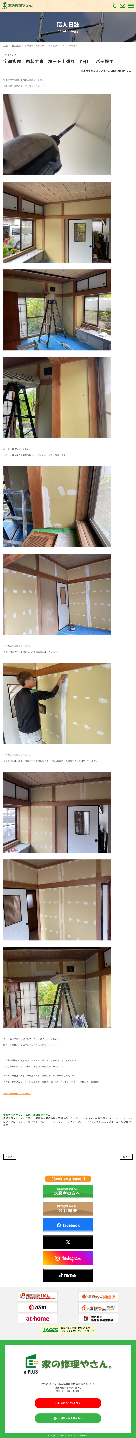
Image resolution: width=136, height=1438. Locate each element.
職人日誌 (16, 45)
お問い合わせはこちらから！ (17, 1093)
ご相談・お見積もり (70, 1418)
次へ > (126, 1156)
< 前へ (9, 1156)
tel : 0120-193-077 (68, 1403)
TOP (5, 45)
